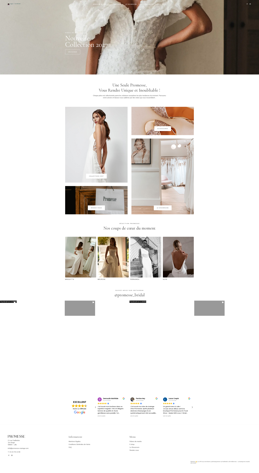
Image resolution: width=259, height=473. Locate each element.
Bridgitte (190, 279)
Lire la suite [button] (101, 416)
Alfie (123, 279)
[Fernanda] (104, 277)
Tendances (148, 4)
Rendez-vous (160, 4)
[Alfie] (136, 277)
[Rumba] (169, 277)
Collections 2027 (96, 176)
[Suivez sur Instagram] (250, 4)
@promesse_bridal (129, 294)
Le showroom (131, 4)
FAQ (140, 4)
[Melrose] (71, 277)
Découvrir (72, 52)
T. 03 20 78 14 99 (14, 452)
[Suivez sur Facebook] (247, 4)
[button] (8, 302)
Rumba (157, 279)
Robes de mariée (99, 4)
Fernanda (93, 279)
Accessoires (116, 4)
